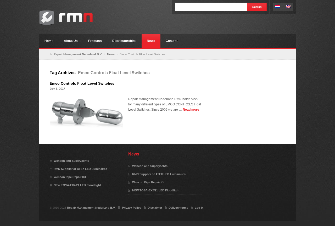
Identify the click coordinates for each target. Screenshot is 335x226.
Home (48, 41)
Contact (171, 41)
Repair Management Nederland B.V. (78, 17)
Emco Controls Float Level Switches (82, 83)
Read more (191, 109)
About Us (71, 41)
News (151, 41)
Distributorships (124, 41)
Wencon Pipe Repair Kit (70, 177)
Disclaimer (155, 207)
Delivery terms (178, 207)
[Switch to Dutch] (278, 7)
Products (95, 41)
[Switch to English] (288, 7)
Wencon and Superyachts (71, 160)
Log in (199, 207)
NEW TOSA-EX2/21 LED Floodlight (77, 185)
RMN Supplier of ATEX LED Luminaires (80, 168)
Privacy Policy (131, 207)
